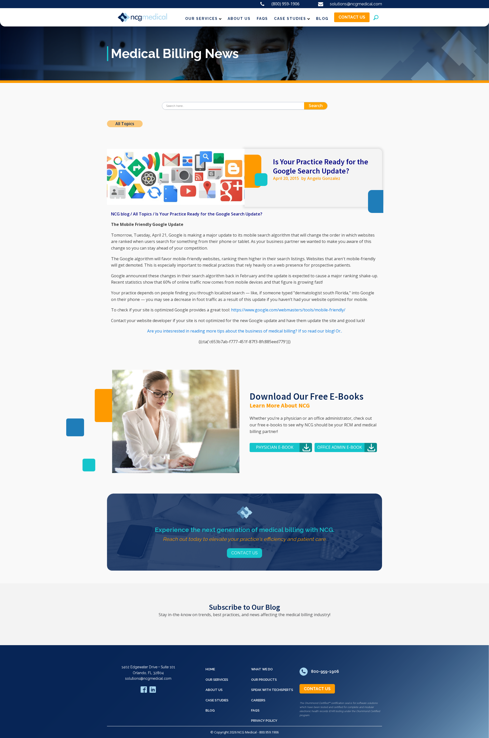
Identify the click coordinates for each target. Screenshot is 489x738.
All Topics (124, 123)
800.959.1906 (269, 732)
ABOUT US (239, 19)
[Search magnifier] (323, 105)
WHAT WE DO (262, 669)
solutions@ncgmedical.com (148, 678)
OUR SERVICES (201, 19)
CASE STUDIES (290, 19)
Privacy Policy (264, 720)
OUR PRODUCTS (264, 680)
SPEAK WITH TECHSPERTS (272, 690)
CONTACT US (351, 17)
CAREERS (258, 700)
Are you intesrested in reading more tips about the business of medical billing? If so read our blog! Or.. (244, 331)
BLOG (322, 19)
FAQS (262, 19)
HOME (210, 669)
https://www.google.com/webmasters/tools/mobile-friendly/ (288, 310)
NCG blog (120, 214)
